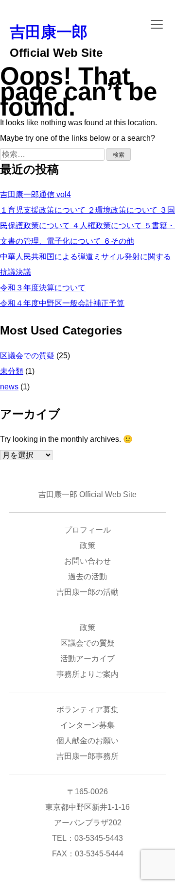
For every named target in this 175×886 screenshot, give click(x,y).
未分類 (11, 371)
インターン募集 (87, 725)
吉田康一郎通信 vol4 (35, 194)
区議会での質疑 (27, 355)
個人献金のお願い (87, 740)
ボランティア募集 (87, 709)
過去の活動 (87, 576)
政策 (87, 545)
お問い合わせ (87, 561)
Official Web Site (56, 52)
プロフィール (87, 530)
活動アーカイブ (87, 658)
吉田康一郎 (49, 32)
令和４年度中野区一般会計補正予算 (62, 303)
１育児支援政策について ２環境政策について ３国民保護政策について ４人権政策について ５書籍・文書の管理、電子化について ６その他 (87, 225)
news (9, 387)
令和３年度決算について (43, 288)
